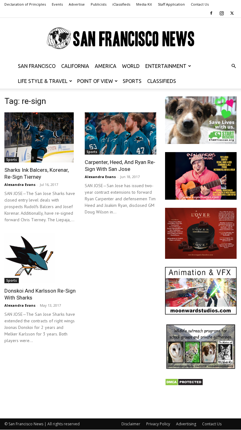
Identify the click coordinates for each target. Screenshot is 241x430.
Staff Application (171, 4)
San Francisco (37, 66)
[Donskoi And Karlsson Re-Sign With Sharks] (40, 258)
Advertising (186, 424)
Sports (132, 81)
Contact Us (200, 4)
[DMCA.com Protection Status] (184, 384)
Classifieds (161, 81)
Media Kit (144, 4)
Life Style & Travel (42, 81)
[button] (233, 66)
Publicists (98, 4)
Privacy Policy (158, 424)
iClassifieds (121, 4)
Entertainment (165, 66)
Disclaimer (130, 424)
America (105, 66)
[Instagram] (221, 13)
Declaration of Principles (25, 4)
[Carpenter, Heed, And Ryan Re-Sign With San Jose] (120, 133)
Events (57, 4)
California (75, 66)
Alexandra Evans (19, 184)
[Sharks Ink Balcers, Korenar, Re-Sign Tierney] (40, 137)
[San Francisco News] (120, 38)
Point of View (95, 81)
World (131, 66)
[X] (232, 13)
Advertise (77, 4)
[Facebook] (211, 13)
